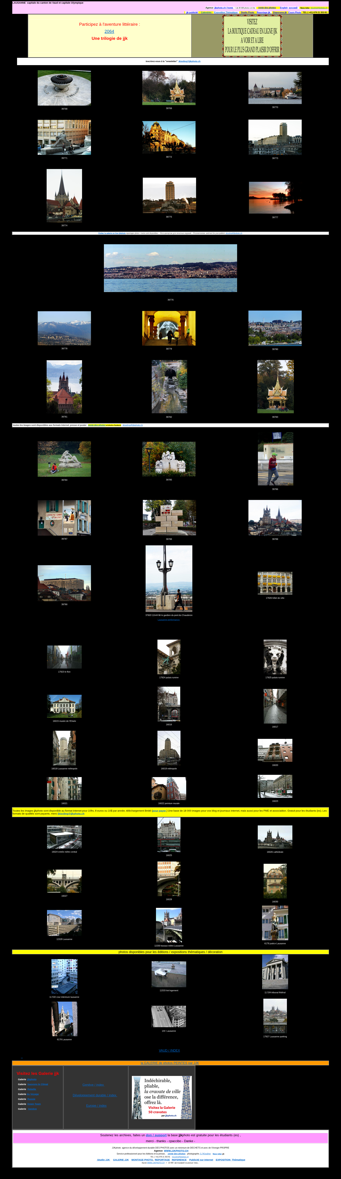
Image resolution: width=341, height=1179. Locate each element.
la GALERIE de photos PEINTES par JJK (170, 1063)
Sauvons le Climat (37, 1084)
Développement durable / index (95, 1095)
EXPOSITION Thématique (230, 1159)
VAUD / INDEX (169, 1050)
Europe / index (96, 1105)
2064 (109, 31)
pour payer (159, 810)
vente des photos (176, 1154)
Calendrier (206, 12)
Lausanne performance (169, 620)
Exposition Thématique (226, 12)
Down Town (34, 1104)
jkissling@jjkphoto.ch (319, 8)
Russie (31, 1099)
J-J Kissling (205, 1154)
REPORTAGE (162, 1159)
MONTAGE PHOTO (142, 1159)
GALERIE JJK (121, 1159)
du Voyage (33, 1094)
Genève (32, 1109)
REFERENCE (179, 1159)
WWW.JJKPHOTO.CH (176, 1150)
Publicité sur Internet (201, 1159)
